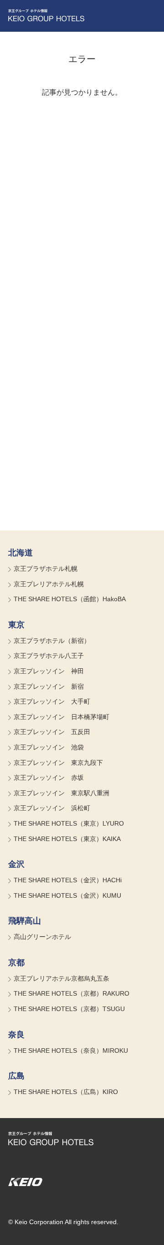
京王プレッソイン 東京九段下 (58, 762)
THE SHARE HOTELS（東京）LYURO (69, 823)
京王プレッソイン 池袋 (49, 747)
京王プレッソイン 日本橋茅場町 (61, 716)
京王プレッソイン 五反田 (52, 731)
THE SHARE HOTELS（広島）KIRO (66, 1091)
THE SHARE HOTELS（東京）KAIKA (67, 838)
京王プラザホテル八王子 (49, 655)
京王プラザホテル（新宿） (52, 640)
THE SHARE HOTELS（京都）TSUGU (69, 1008)
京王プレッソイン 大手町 (52, 701)
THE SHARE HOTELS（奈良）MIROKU (71, 1050)
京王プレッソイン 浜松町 (52, 808)
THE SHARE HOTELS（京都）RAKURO (71, 993)
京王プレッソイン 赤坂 (49, 777)
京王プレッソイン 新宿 (49, 686)
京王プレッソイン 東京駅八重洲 (61, 793)
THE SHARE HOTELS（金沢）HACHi (68, 880)
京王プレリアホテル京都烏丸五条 (61, 978)
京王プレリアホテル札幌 (49, 584)
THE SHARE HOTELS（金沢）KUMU (67, 895)
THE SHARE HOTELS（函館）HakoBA (70, 599)
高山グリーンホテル (42, 936)
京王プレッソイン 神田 (49, 671)
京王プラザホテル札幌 (45, 568)
